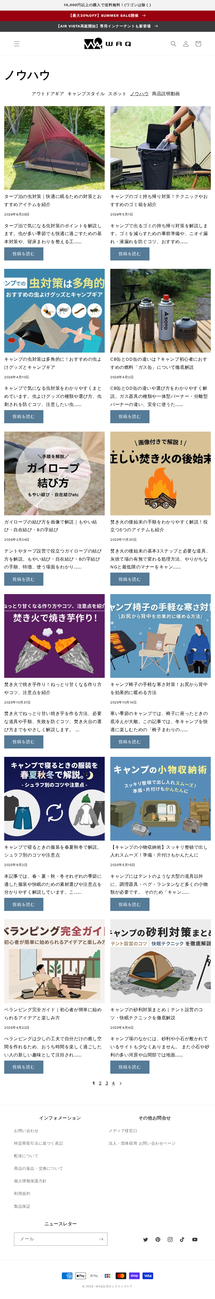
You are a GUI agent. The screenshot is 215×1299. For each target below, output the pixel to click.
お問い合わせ (26, 1130)
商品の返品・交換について (38, 1168)
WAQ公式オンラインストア (114, 1286)
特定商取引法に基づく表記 (38, 1143)
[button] (17, 44)
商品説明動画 (166, 93)
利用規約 (22, 1193)
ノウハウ (139, 93)
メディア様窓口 (123, 1130)
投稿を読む (24, 253)
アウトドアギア (48, 93)
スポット (117, 93)
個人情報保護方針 (30, 1181)
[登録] (101, 1239)
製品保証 (22, 1206)
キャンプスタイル (86, 93)
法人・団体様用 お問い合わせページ (142, 1143)
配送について (26, 1156)
